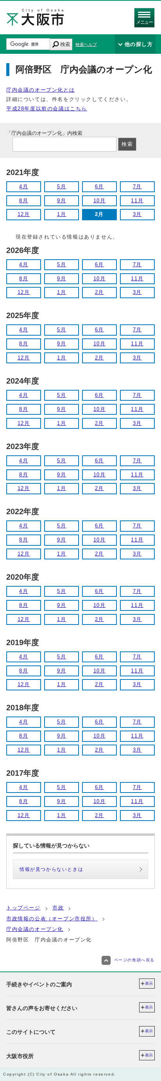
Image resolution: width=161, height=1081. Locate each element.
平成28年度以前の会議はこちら (46, 108)
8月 (23, 200)
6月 (99, 186)
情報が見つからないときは (51, 869)
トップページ (23, 908)
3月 (137, 214)
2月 (99, 292)
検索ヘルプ (86, 44)
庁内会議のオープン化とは (40, 90)
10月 (99, 200)
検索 (65, 44)
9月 (61, 200)
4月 (23, 186)
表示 (149, 983)
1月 (61, 214)
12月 (24, 214)
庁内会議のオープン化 (34, 929)
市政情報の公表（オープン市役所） (52, 919)
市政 (58, 908)
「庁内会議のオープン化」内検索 (44, 133)
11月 (137, 200)
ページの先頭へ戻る (134, 960)
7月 (137, 186)
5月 (61, 186)
